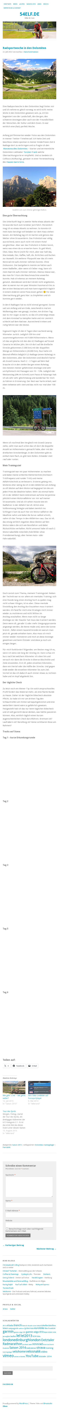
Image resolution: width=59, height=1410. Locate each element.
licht (35, 1336)
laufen (22, 4)
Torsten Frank (30, 152)
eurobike (39, 1328)
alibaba (9, 1325)
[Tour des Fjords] (15, 1123)
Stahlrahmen (31, 1348)
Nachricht (10, 1175)
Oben (5, 1406)
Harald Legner (37, 1278)
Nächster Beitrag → (46, 1249)
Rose (45, 1344)
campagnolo (13, 1328)
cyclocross (29, 1328)
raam (30, 1344)
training (49, 1348)
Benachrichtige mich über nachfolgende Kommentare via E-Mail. (24, 1230)
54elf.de (29, 14)
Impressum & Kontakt (12, 8)
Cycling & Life (26, 1274)
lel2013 (26, 1336)
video (44, 1351)
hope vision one (49, 1332)
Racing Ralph (8, 1285)
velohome (19, 1351)
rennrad (37, 1344)
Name (8, 1201)
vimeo (8, 1355)
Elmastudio (47, 1403)
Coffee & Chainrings (11, 1274)
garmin (8, 1332)
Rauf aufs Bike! (21, 1285)
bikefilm (45, 1325)
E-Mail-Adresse (12, 1211)
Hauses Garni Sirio (15, 162)
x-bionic (22, 1356)
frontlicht (51, 1328)
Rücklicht (6, 1348)
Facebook (8, 1384)
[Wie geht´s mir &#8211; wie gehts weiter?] (14, 1087)
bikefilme (52, 1325)
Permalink (6, 1147)
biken (15, 4)
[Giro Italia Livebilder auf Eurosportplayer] (39, 1087)
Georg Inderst (8, 1278)
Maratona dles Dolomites (15, 148)
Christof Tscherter (10, 1271)
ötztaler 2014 (45, 1356)
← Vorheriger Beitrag (13, 1245)
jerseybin (6, 1336)
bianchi (18, 1325)
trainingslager (49, 1145)
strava (5, 1309)
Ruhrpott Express (42, 1285)
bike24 (39, 1326)
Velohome (7, 1291)
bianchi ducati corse (29, 1326)
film (46, 1328)
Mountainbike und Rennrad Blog (15, 1281)
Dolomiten (39, 1145)
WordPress (23, 1403)
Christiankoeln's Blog (11, 1265)
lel (18, 1336)
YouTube (32, 1356)
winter (16, 1357)
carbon (21, 1328)
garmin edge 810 (34, 1332)
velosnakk (33, 1351)
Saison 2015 (17, 1145)
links (39, 4)
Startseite (7, 4)
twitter (12, 1309)
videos (45, 4)
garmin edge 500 (19, 1332)
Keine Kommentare (31, 52)
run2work (50, 1344)
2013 (4, 1326)
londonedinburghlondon (22, 1340)
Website (8, 1220)
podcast (25, 1344)
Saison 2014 (31, 4)
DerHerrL (46, 1274)
